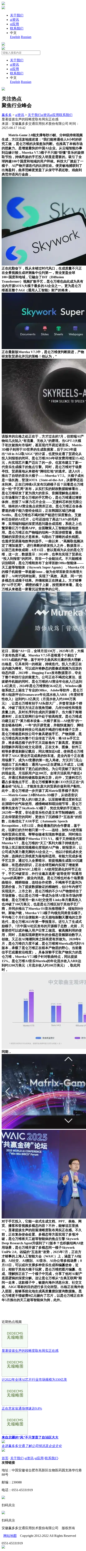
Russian (26, 37)
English (15, 37)
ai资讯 (14, 19)
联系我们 (16, 28)
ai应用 (14, 24)
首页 (5, 1458)
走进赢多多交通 (32, 1446)
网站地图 (10, 1535)
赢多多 (7, 115)
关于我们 (16, 15)
